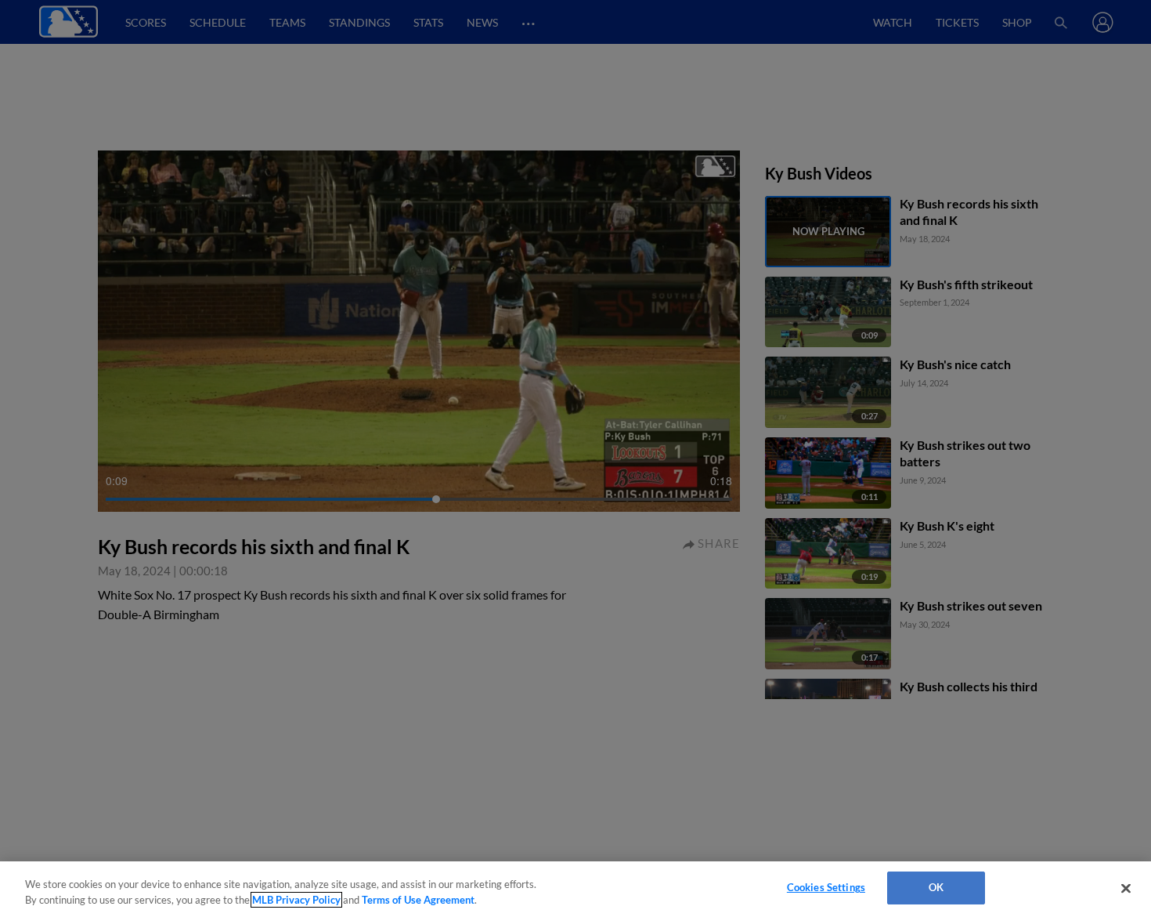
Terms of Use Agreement (418, 899)
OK (936, 887)
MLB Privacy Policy (296, 899)
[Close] (1126, 888)
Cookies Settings (826, 887)
